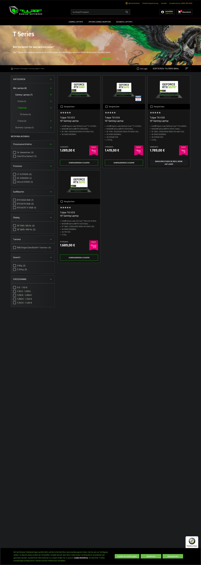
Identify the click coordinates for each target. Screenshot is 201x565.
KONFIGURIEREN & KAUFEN (79, 162)
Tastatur (17, 239)
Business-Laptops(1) (24, 127)
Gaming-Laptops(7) (24, 94)
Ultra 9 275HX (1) (25, 182)
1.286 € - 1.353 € (24, 299)
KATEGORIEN (19, 79)
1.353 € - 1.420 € (24, 303)
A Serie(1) (22, 101)
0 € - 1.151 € (22, 287)
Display (16, 217)
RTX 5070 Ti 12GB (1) (26, 208)
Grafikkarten (18, 191)
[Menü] (196, 538)
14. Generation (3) (25, 152)
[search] (100, 12)
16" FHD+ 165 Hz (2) (26, 226)
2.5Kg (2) (21, 266)
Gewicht (16, 257)
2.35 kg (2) (22, 269)
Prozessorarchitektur (22, 144)
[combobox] (170, 68)
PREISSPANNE (20, 279)
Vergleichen (69, 107)
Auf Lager (144, 68)
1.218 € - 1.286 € (24, 295)
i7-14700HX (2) (24, 174)
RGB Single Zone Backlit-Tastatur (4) (34, 247)
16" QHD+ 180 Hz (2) (26, 229)
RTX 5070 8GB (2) (25, 204)
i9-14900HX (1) (24, 178)
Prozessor (17, 166)
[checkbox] (138, 69)
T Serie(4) (22, 108)
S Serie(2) (22, 121)
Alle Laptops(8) (20, 88)
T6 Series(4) (25, 114)
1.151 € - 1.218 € (24, 291)
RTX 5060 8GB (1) (25, 200)
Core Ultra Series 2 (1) (27, 156)
